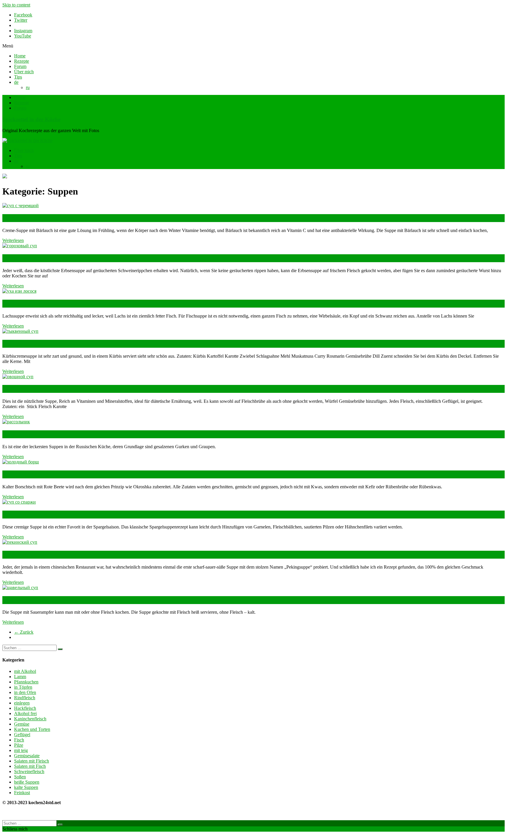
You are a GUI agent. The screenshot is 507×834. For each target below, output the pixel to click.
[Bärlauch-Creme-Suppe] (20, 205)
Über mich (24, 71)
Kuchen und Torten (32, 729)
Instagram (23, 30)
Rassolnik (16, 434)
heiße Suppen (26, 782)
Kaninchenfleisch (30, 718)
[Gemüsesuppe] (17, 376)
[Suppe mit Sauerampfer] (20, 587)
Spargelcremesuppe (32, 514)
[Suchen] (60, 649)
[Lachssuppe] (19, 291)
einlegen (22, 702)
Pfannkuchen (26, 681)
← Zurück (23, 632)
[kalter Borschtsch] (20, 461)
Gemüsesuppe (23, 389)
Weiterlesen (13, 240)
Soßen (20, 776)
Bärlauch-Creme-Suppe (38, 218)
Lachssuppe (20, 303)
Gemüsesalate (27, 755)
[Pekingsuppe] (19, 542)
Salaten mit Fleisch (31, 760)
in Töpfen (23, 687)
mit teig (21, 750)
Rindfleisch (24, 697)
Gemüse (21, 724)
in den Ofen (25, 692)
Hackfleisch (25, 708)
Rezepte (21, 61)
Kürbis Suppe (23, 343)
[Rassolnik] (16, 421)
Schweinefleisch (29, 771)
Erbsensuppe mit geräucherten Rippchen (64, 258)
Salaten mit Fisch (30, 766)
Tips (18, 76)
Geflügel (22, 734)
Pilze (18, 745)
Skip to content (16, 4)
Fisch (19, 739)
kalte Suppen (26, 787)
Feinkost (22, 792)
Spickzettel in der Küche (31, 119)
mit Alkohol (25, 671)
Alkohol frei (25, 713)
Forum (20, 66)
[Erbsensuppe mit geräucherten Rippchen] (19, 245)
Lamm (20, 676)
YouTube (22, 35)
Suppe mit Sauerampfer (38, 600)
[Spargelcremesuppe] (19, 501)
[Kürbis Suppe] (20, 331)
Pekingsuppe (21, 554)
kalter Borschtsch (28, 474)
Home (20, 55)
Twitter (20, 20)
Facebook (23, 14)
